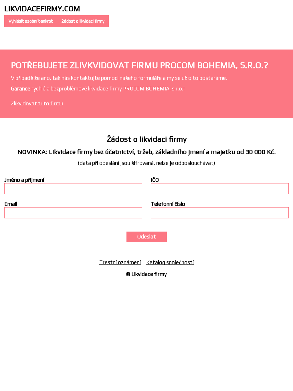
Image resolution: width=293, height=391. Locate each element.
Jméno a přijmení (24, 180)
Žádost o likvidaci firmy (83, 21)
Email (10, 204)
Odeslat (146, 236)
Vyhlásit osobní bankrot (31, 21)
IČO (155, 180)
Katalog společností (170, 262)
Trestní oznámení (120, 262)
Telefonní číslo (168, 204)
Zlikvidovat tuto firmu (37, 103)
